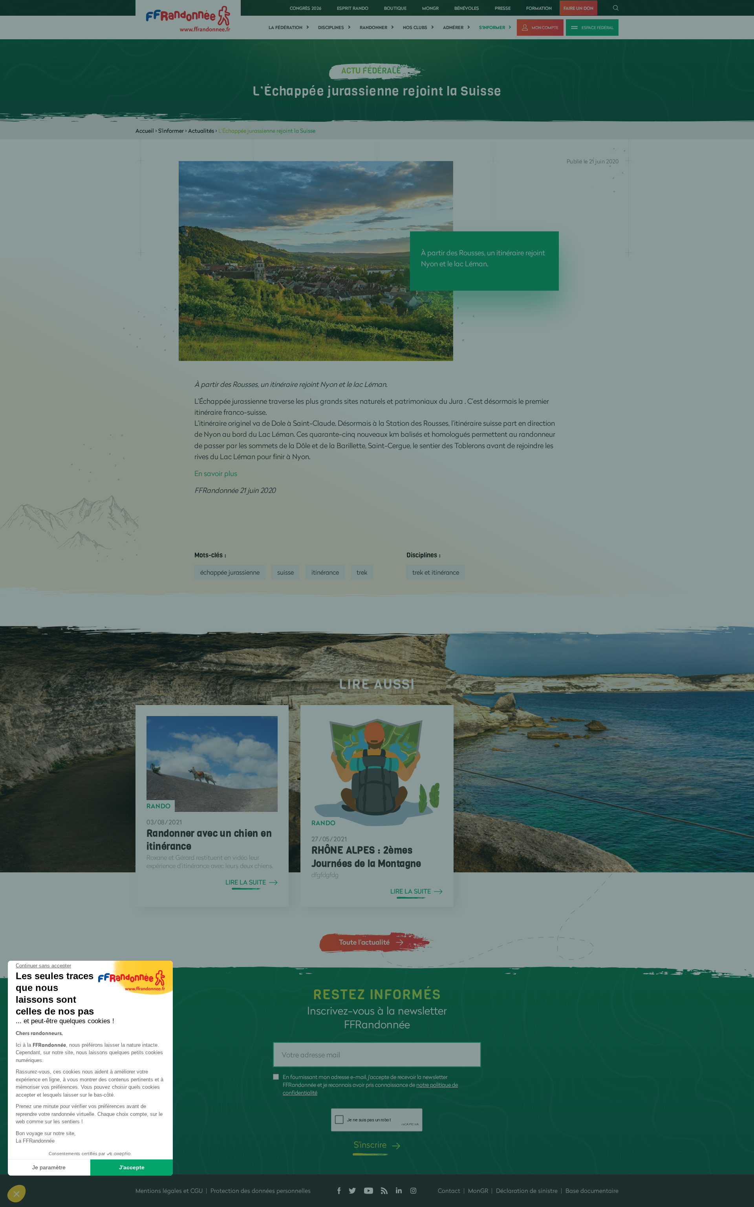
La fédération (285, 27)
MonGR (430, 8)
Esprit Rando (352, 8)
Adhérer (453, 27)
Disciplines (331, 27)
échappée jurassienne (230, 572)
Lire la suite (245, 882)
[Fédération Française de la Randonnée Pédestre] (188, 18)
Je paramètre (49, 1167)
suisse (285, 572)
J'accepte (132, 1167)
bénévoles (466, 8)
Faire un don (578, 8)
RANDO (158, 806)
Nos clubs (415, 27)
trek (362, 572)
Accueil (144, 130)
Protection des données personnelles (260, 1190)
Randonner (373, 27)
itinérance (325, 572)
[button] (16, 1193)
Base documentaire (592, 1190)
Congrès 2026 (305, 8)
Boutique (395, 8)
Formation (539, 8)
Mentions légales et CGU (169, 1190)
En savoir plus (215, 473)
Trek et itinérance (435, 572)
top (438, 1154)
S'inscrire (370, 1144)
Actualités (201, 130)
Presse (503, 8)
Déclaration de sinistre (527, 1190)
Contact (449, 1190)
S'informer (492, 27)
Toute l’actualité (364, 942)
